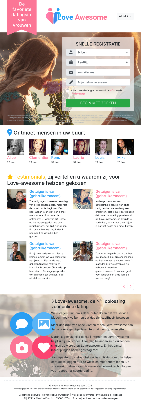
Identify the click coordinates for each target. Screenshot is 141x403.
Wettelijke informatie (82, 394)
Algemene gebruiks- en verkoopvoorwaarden (44, 394)
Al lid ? (124, 16)
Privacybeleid (77, 94)
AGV (112, 90)
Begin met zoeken (98, 103)
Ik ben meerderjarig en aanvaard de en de (96, 92)
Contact (117, 394)
